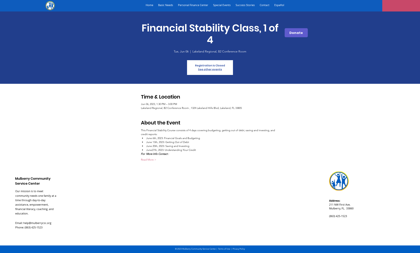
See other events (210, 69)
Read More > (148, 159)
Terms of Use (224, 249)
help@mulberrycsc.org (37, 223)
